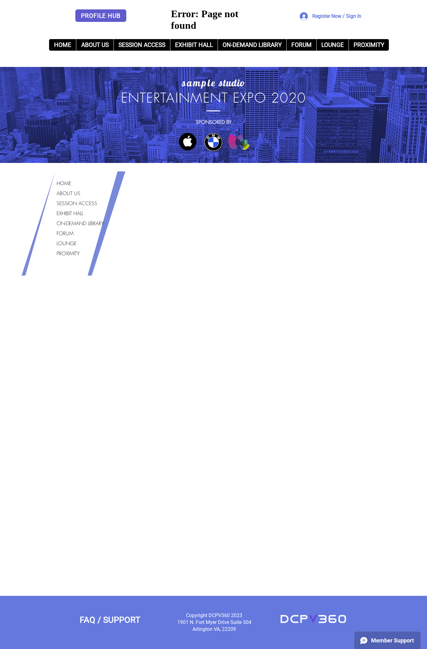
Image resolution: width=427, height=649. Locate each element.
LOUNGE (67, 243)
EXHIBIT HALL (70, 213)
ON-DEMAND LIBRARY (80, 223)
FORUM (65, 233)
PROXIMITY (68, 253)
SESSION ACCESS (77, 203)
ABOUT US (68, 193)
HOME (64, 183)
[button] (252, 45)
